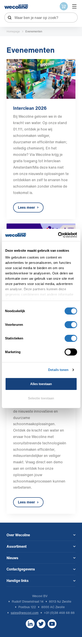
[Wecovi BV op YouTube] (52, 623)
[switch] (71, 324)
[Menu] (74, 6)
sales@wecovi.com (24, 612)
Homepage (13, 31)
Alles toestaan (41, 384)
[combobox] (41, 17)
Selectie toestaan (41, 398)
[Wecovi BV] (16, 6)
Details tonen (58, 370)
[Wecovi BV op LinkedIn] (30, 623)
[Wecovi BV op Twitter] (41, 623)
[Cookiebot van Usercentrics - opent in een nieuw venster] (58, 235)
